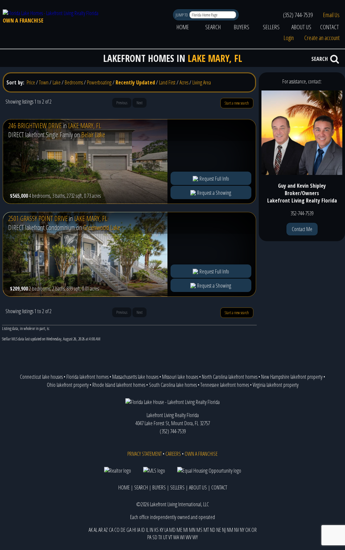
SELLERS (271, 27)
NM (230, 530)
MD (172, 530)
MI (185, 530)
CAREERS (173, 453)
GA (128, 530)
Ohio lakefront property (68, 385)
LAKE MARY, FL (84, 125)
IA (138, 530)
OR (254, 530)
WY (195, 537)
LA (166, 530)
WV (188, 537)
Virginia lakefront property (276, 385)
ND (212, 530)
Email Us (331, 15)
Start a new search (237, 103)
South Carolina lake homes (173, 385)
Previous (121, 103)
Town (44, 82)
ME (179, 530)
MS (199, 530)
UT (165, 537)
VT (170, 537)
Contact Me (302, 229)
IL (147, 530)
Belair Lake (93, 134)
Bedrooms (74, 82)
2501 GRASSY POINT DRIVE (38, 218)
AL (95, 530)
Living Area (201, 82)
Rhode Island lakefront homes (118, 385)
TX (160, 537)
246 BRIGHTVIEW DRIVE (35, 125)
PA (149, 537)
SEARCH (213, 27)
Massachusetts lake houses (135, 376)
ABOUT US (301, 27)
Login (289, 38)
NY (242, 530)
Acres (184, 82)
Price (31, 82)
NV (236, 530)
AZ (106, 530)
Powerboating (99, 82)
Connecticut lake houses (41, 376)
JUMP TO (182, 15)
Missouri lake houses (180, 376)
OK (247, 530)
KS (156, 530)
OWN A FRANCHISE (23, 20)
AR (100, 530)
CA (111, 530)
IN (151, 530)
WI (182, 537)
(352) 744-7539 (298, 15)
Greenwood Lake (101, 227)
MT (206, 530)
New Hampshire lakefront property (291, 376)
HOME (183, 27)
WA (176, 537)
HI (134, 530)
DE (123, 530)
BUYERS (241, 27)
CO (117, 530)
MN (192, 530)
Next (139, 103)
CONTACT (329, 27)
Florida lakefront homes (87, 376)
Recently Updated (135, 82)
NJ (224, 530)
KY (161, 530)
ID (143, 530)
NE (218, 530)
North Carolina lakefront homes (229, 376)
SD (154, 537)
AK (91, 530)
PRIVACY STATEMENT (144, 453)
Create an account (322, 38)
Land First (167, 82)
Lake (57, 82)
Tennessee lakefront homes (224, 385)
